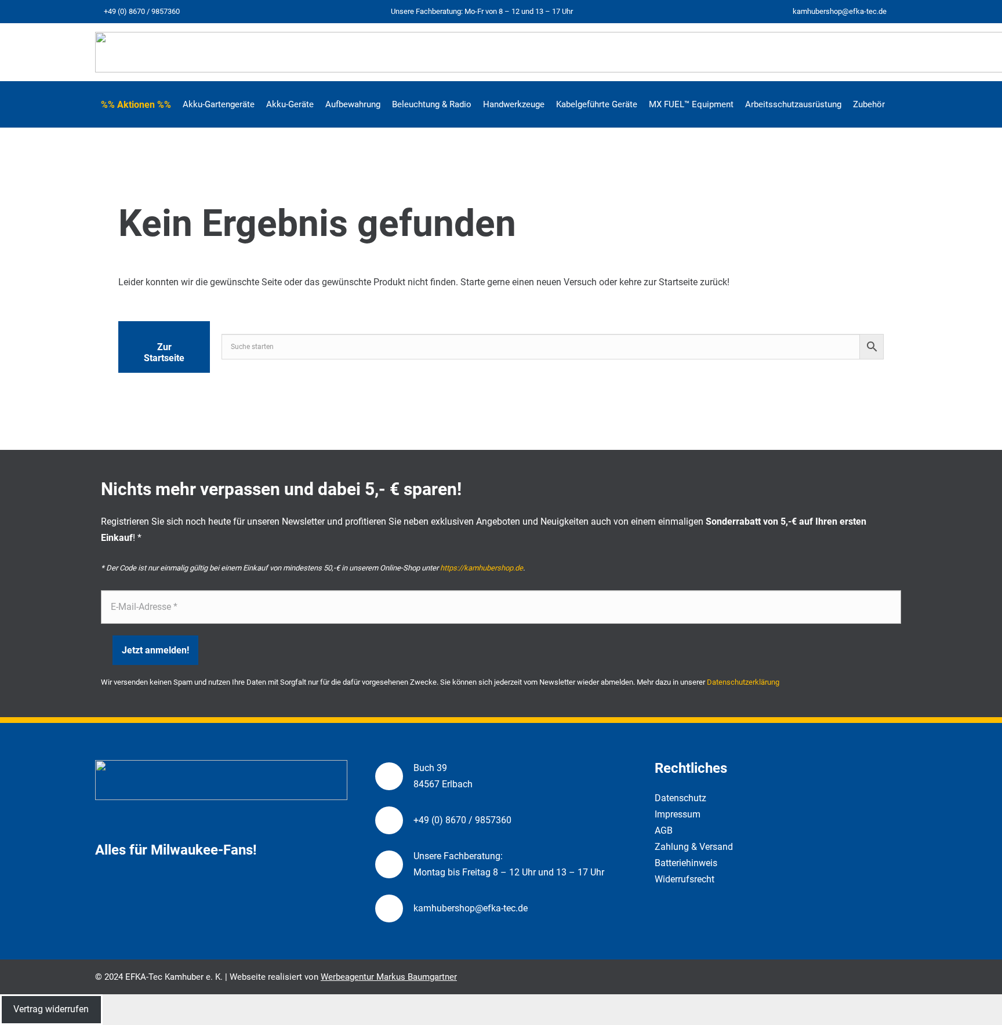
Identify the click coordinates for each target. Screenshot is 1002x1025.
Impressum (677, 814)
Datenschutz (680, 798)
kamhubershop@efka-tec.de (470, 908)
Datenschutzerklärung (743, 682)
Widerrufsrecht (684, 879)
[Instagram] (902, 12)
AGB (664, 830)
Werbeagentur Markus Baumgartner (389, 977)
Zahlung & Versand (694, 846)
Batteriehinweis (686, 862)
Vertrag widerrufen (51, 1009)
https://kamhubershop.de (481, 568)
